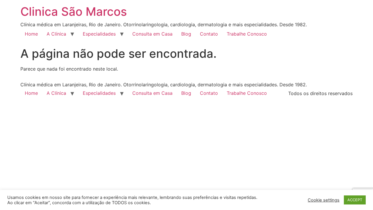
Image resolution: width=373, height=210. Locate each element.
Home (31, 34)
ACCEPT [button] (354, 199)
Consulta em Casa (152, 34)
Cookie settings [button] (323, 200)
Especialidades (99, 34)
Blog (186, 34)
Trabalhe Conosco (247, 34)
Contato (209, 34)
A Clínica (56, 34)
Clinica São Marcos (73, 11)
